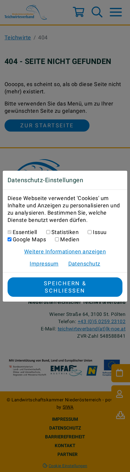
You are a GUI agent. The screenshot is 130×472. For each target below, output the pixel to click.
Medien (69, 239)
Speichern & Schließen (65, 287)
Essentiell (25, 232)
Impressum (44, 263)
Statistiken (65, 232)
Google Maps (29, 239)
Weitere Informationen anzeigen (65, 251)
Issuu (99, 232)
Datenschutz (84, 263)
